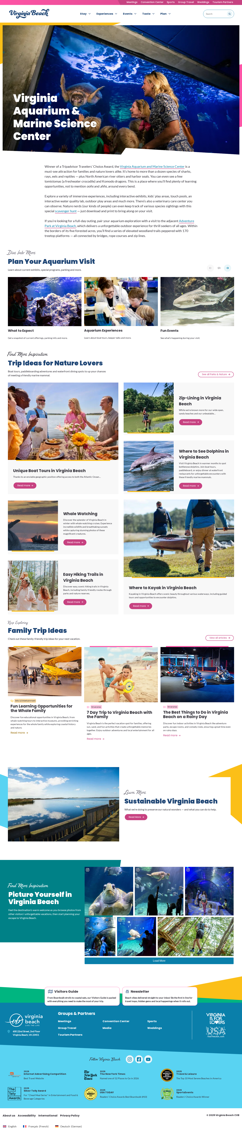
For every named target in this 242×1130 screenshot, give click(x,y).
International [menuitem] (47, 1115)
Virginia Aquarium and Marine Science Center (152, 166)
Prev (210, 268)
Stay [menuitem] (83, 14)
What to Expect (21, 331)
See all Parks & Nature (214, 374)
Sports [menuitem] (152, 1021)
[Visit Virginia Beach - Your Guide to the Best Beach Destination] (29, 14)
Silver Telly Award (35, 1089)
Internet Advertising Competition (45, 1072)
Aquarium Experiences (103, 331)
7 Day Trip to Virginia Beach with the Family (119, 714)
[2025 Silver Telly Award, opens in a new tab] (14, 1093)
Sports (171, 2)
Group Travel (186, 2)
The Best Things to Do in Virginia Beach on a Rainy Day (195, 714)
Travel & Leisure (186, 1072)
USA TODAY (107, 1091)
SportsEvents (184, 1091)
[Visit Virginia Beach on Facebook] (139, 1059)
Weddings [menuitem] (154, 1028)
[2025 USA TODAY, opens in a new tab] (90, 1093)
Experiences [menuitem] (104, 14)
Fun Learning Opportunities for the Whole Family (41, 708)
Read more (23, 485)
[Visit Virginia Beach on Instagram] (130, 1059)
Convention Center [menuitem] (116, 1021)
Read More (135, 817)
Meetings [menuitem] (64, 1021)
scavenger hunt (66, 211)
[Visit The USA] (215, 1032)
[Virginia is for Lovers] (215, 1018)
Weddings (203, 2)
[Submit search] (229, 14)
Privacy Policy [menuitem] (70, 1115)
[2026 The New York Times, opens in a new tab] (90, 1075)
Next (227, 268)
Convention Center (152, 2)
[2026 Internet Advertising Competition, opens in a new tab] (14, 1075)
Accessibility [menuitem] (27, 1115)
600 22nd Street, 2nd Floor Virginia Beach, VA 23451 (26, 1033)
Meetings (132, 2)
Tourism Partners (223, 2)
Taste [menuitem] (146, 14)
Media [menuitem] (107, 1028)
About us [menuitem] (9, 1115)
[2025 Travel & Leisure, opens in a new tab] (167, 1075)
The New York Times (112, 1072)
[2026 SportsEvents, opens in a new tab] (167, 1093)
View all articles (218, 637)
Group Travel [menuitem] (67, 1028)
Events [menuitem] (127, 14)
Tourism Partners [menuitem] (70, 1035)
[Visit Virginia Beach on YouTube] (148, 1059)
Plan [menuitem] (163, 14)
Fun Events (169, 331)
